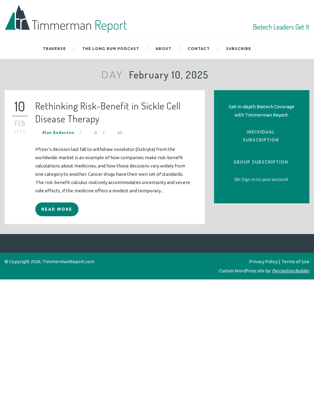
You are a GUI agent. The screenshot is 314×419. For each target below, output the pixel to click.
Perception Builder (290, 270)
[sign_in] (265, 179)
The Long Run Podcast (110, 48)
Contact (199, 48)
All (119, 132)
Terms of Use (295, 261)
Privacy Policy (263, 261)
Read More (56, 209)
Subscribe (238, 48)
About (163, 48)
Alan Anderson (58, 132)
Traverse (54, 48)
